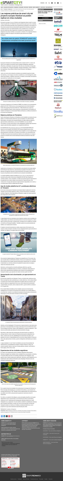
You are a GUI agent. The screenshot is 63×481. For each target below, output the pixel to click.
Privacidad (41, 479)
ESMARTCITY (11, 3)
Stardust (12, 22)
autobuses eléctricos (15, 127)
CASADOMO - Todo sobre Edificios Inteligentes (52, 430)
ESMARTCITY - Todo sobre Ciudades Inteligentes (52, 439)
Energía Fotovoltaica (22, 410)
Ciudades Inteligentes (8, 9)
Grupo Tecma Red (56, 422)
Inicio (2, 9)
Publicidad (20, 479)
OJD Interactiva (17, 436)
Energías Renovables (31, 410)
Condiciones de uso (34, 479)
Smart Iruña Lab (23, 175)
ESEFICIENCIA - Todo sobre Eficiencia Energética (52, 437)
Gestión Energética (5, 412)
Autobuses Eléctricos (13, 410)
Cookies (45, 479)
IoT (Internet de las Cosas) (15, 412)
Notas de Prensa (26, 479)
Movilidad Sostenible (25, 412)
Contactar (50, 479)
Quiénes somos (14, 479)
